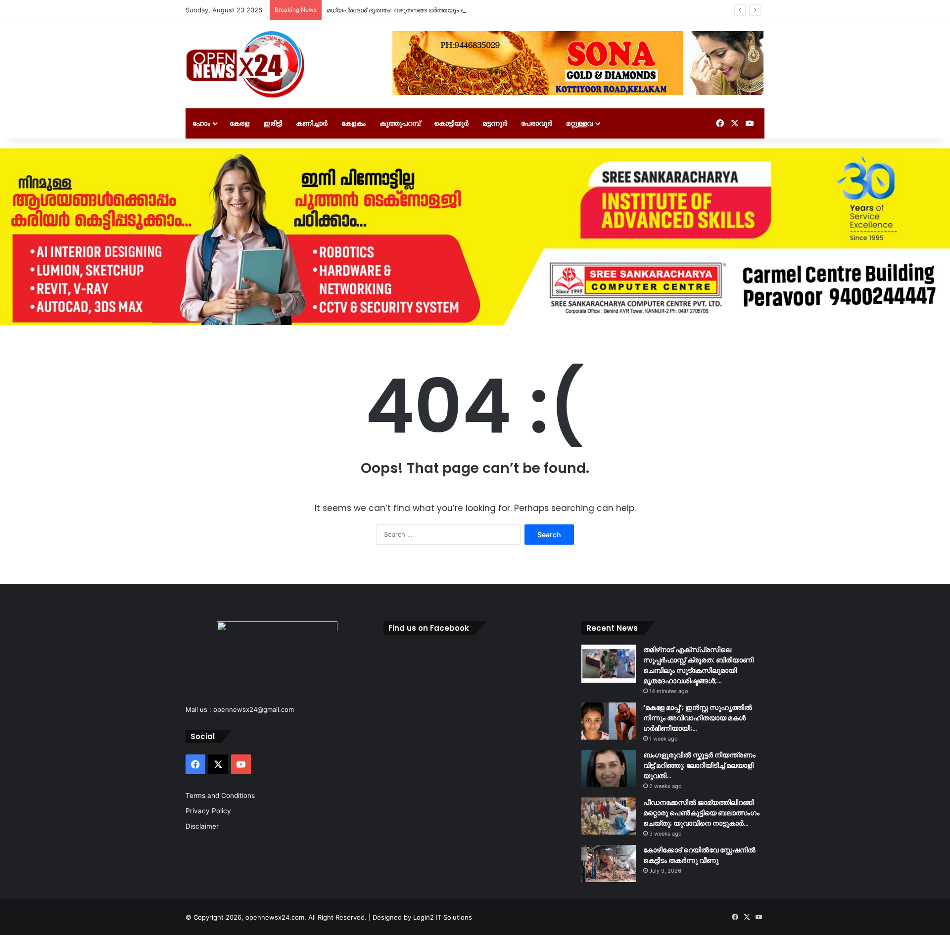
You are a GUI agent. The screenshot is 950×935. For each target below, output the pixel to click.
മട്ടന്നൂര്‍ (494, 123)
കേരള (239, 123)
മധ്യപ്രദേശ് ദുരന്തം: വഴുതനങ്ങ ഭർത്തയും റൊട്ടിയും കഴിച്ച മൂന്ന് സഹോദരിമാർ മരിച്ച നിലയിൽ (472, 10)
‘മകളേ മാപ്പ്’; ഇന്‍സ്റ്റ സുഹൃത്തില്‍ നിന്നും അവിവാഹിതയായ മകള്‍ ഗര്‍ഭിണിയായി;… (697, 717)
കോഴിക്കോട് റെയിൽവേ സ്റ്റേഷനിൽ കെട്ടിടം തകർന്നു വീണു (699, 855)
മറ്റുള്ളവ (579, 123)
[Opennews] (246, 64)
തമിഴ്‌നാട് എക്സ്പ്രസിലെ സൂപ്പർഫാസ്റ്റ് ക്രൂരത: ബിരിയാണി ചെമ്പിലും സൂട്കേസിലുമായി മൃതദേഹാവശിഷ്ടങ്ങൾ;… (698, 665)
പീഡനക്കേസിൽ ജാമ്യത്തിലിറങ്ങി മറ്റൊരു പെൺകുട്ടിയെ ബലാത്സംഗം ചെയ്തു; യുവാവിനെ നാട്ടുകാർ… (701, 812)
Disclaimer (202, 826)
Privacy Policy (208, 811)
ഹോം (201, 123)
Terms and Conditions (220, 795)
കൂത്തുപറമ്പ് (400, 123)
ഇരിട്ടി (272, 123)
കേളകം (353, 123)
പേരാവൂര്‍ (536, 123)
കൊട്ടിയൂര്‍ (451, 123)
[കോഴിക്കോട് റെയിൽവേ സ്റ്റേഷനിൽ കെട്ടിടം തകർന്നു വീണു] (608, 863)
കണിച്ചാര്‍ (312, 123)
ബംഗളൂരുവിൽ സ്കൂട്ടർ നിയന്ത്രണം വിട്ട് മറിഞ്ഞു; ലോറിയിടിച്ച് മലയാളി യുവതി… (699, 765)
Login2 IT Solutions (442, 917)
